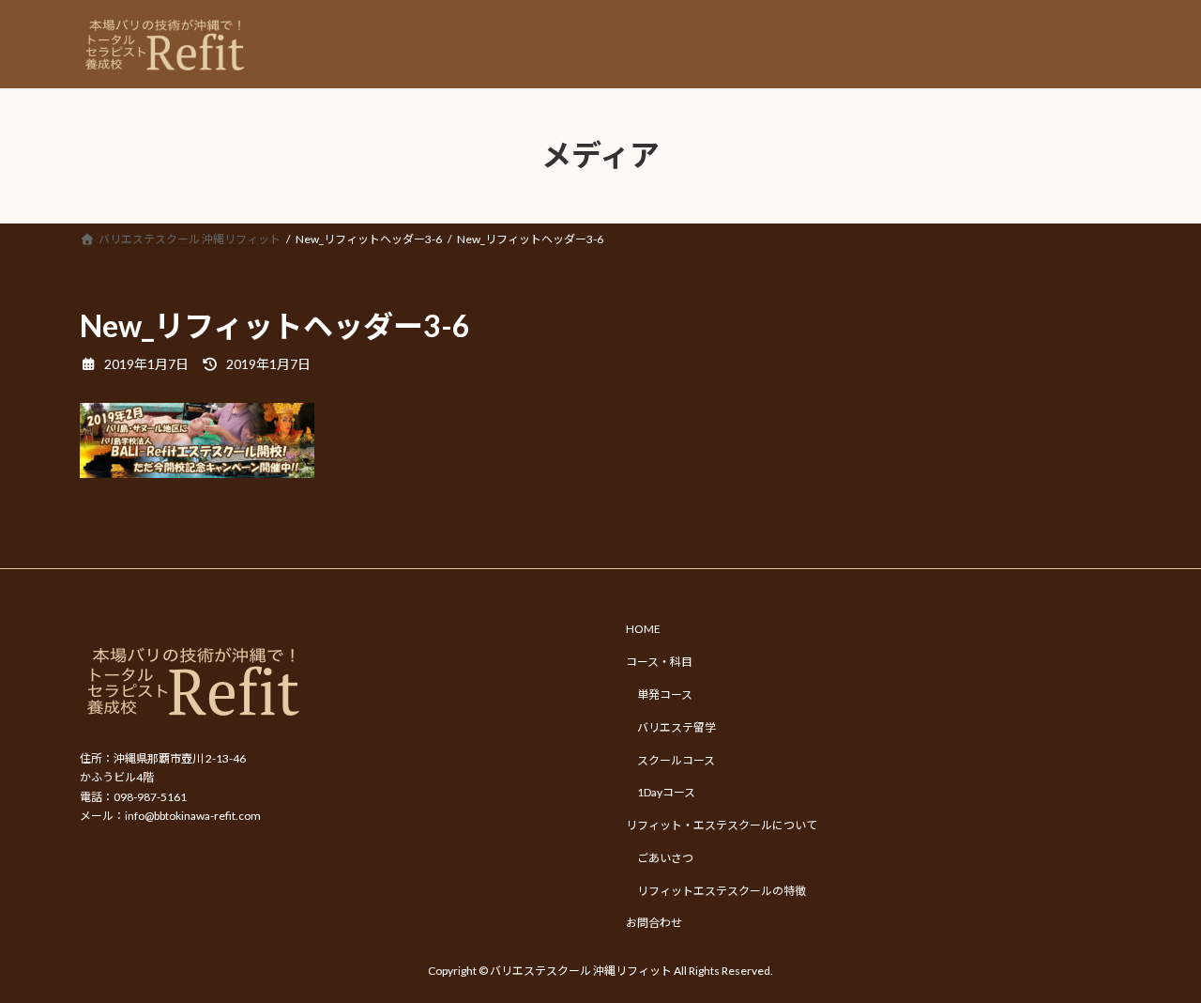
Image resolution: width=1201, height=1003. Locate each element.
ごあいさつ (665, 857)
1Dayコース (666, 792)
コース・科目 (659, 662)
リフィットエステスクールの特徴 (721, 890)
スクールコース (676, 759)
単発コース (664, 694)
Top (1156, 958)
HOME (643, 629)
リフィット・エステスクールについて (721, 825)
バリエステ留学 (676, 726)
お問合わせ (654, 923)
